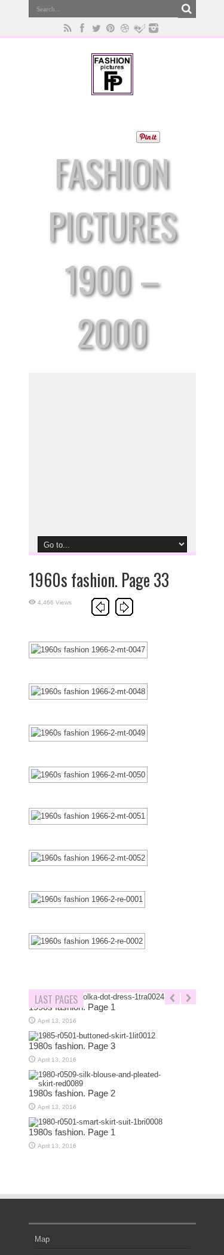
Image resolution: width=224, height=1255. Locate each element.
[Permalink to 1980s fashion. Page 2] (98, 1083)
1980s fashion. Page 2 (72, 1093)
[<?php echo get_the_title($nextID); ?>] (124, 613)
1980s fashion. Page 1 (72, 1132)
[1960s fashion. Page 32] (100, 613)
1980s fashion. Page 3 (72, 1046)
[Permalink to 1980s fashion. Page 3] (92, 1035)
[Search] (187, 9)
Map (42, 1239)
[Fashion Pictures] (112, 86)
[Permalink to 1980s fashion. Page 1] (95, 1121)
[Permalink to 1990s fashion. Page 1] (96, 996)
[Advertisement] (112, 453)
